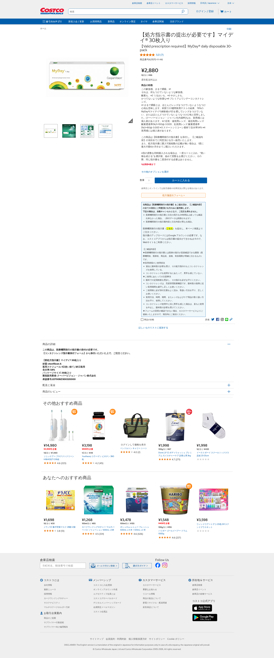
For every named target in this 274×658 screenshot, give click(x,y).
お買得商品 (96, 21)
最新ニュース (50, 589)
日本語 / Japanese (208, 3)
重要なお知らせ (150, 589)
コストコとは (51, 580)
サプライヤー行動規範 (54, 622)
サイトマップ (97, 638)
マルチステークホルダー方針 (57, 607)
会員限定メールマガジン (104, 607)
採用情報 (48, 594)
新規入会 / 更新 (76, 21)
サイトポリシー (157, 638)
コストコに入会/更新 (102, 585)
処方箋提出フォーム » (173, 195)
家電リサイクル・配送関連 (155, 602)
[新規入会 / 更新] (84, 21)
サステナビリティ (52, 602)
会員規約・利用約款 (116, 638)
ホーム (43, 28)
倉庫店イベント (199, 589)
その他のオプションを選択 (155, 171)
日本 (229, 3)
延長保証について (151, 607)
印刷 (229, 28)
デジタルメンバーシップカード (107, 602)
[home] (52, 11)
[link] (212, 319)
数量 (142, 180)
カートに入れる (181, 180)
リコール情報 (149, 594)
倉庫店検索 (47, 560)
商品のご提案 (50, 618)
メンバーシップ (102, 580)
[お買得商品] (102, 21)
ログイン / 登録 (205, 11)
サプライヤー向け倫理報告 (56, 627)
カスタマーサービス (154, 580)
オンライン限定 (128, 21)
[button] (185, 11)
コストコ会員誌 (100, 611)
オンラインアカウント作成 (105, 589)
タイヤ (144, 21)
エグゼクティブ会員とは (104, 594)
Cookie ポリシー (175, 638)
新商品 (111, 21)
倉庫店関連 (158, 21)
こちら (169, 228)
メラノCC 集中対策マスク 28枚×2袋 (59, 527)
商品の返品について (152, 598)
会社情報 (48, 585)
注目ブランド (177, 21)
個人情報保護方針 (138, 638)
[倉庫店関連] (164, 21)
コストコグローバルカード (105, 598)
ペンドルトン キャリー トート (133, 448)
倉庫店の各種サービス (202, 594)
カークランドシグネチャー (56, 598)
